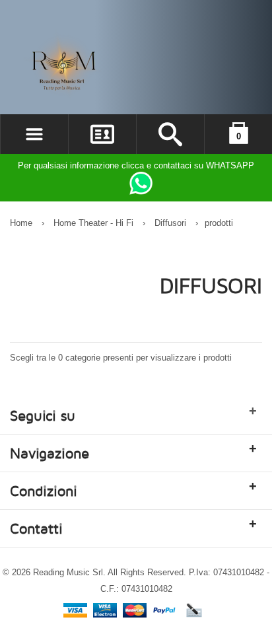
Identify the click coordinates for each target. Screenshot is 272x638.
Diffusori (171, 223)
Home (21, 223)
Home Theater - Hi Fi (93, 223)
